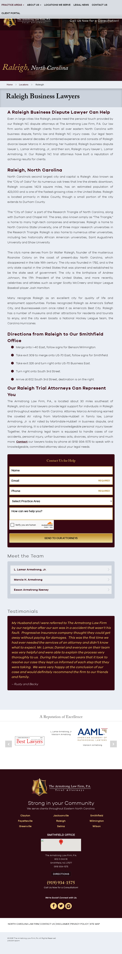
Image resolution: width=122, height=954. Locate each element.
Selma (61, 826)
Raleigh (61, 820)
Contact (22, 441)
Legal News (81, 4)
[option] (29, 745)
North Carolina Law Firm (23, 924)
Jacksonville (61, 815)
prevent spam (13, 941)
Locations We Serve (57, 4)
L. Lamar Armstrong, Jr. (30, 569)
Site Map (95, 924)
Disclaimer (62, 924)
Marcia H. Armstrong (28, 579)
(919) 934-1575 (61, 883)
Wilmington (97, 820)
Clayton (25, 815)
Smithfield (96, 815)
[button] (61, 842)
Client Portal (10, 13)
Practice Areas (12, 4)
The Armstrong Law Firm (24, 938)
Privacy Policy (79, 924)
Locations (23, 84)
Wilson (97, 826)
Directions (61, 873)
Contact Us (99, 4)
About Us (33, 4)
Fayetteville (25, 820)
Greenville (25, 826)
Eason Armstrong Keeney (31, 589)
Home (10, 84)
